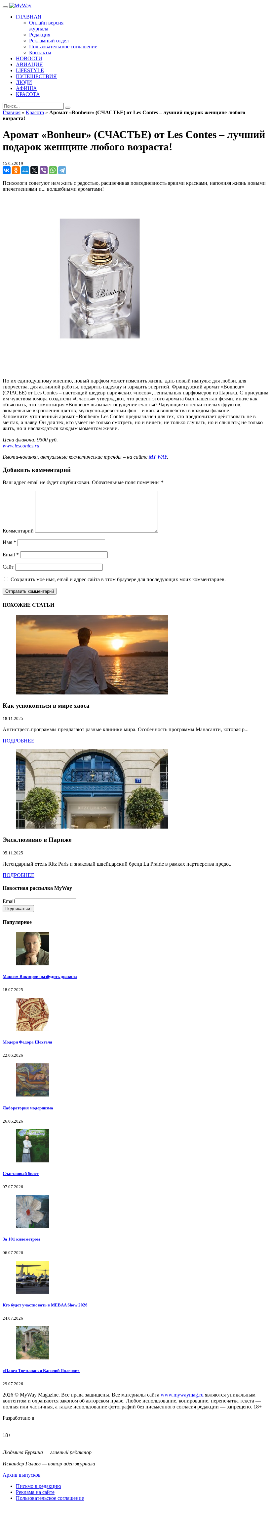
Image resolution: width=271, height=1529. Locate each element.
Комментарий (18, 531)
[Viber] (44, 170)
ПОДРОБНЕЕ (18, 740)
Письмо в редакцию (38, 1486)
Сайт (8, 567)
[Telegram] (62, 170)
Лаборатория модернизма (28, 1107)
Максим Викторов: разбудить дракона (40, 976)
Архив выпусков (22, 1475)
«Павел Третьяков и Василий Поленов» (41, 1370)
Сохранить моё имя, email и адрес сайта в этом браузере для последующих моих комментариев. (118, 579)
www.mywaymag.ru (182, 1395)
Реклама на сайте (35, 1492)
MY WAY (158, 457)
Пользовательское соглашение (50, 1498)
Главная (11, 112)
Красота (35, 112)
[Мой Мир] (25, 170)
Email (11, 554)
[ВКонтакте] (7, 170)
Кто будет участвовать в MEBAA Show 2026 (45, 1304)
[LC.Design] (19, 1424)
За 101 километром (21, 1239)
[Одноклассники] (16, 170)
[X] (34, 170)
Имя (9, 542)
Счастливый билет (21, 1173)
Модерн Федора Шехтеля (27, 1042)
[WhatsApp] (53, 170)
